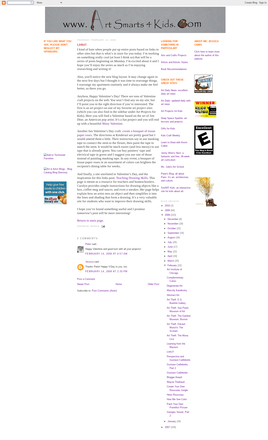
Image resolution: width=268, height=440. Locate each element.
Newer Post (83, 284)
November (173, 223)
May (170, 251)
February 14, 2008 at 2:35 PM (106, 271)
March (171, 260)
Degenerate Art (174, 285)
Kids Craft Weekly (170, 135)
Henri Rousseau (175, 394)
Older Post (153, 284)
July (170, 242)
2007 (168, 427)
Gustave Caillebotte (177, 372)
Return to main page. (90, 220)
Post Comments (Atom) (104, 290)
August (172, 237)
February (173, 265)
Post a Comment (86, 279)
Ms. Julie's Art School (172, 166)
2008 (168, 215)
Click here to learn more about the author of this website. (207, 55)
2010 (168, 205)
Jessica (89, 261)
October (172, 228)
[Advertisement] (55, 72)
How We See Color (177, 399)
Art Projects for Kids (171, 111)
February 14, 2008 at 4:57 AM (106, 253)
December (173, 219)
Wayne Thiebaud (176, 382)
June (170, 246)
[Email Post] (103, 226)
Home (119, 284)
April (170, 256)
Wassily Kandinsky (177, 290)
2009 (168, 210)
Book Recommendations (174, 69)
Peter (88, 244)
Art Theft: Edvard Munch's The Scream (176, 327)
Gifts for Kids (168, 128)
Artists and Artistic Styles (174, 62)
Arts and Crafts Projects (174, 55)
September (174, 233)
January (172, 421)
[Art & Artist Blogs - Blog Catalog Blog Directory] (58, 172)
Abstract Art (173, 295)
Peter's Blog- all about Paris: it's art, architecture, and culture (175, 177)
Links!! (82, 44)
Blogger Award (174, 377)
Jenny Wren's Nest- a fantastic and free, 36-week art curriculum (175, 156)
